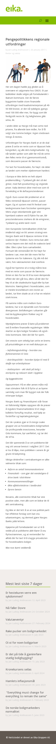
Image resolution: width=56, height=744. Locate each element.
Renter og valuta (13, 53)
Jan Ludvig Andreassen (18, 49)
